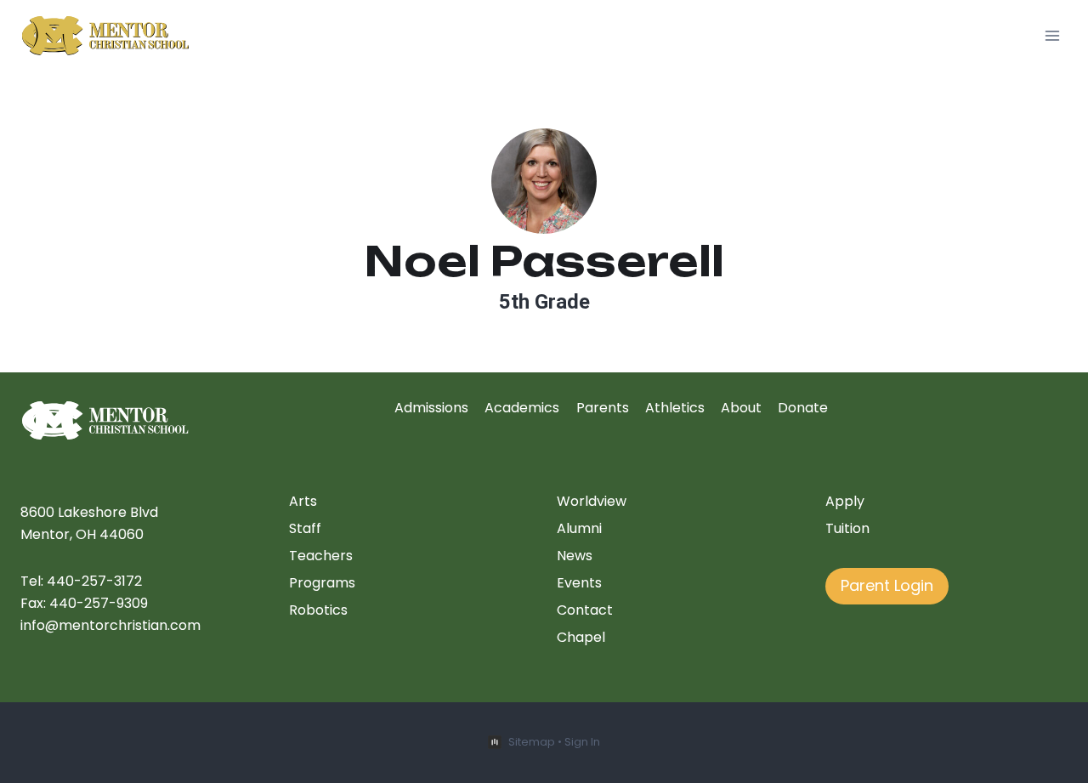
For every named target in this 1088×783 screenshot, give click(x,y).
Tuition (847, 528)
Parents (602, 407)
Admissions (431, 407)
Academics (521, 407)
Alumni (579, 528)
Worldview (591, 501)
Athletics (675, 407)
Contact (585, 610)
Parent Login (887, 585)
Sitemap (531, 742)
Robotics (318, 610)
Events (579, 583)
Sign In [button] (582, 742)
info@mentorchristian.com (110, 625)
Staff (305, 528)
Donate (803, 407)
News (574, 555)
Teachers (321, 555)
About (741, 407)
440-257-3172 (94, 581)
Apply (844, 501)
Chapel (581, 637)
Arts (303, 501)
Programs (322, 583)
